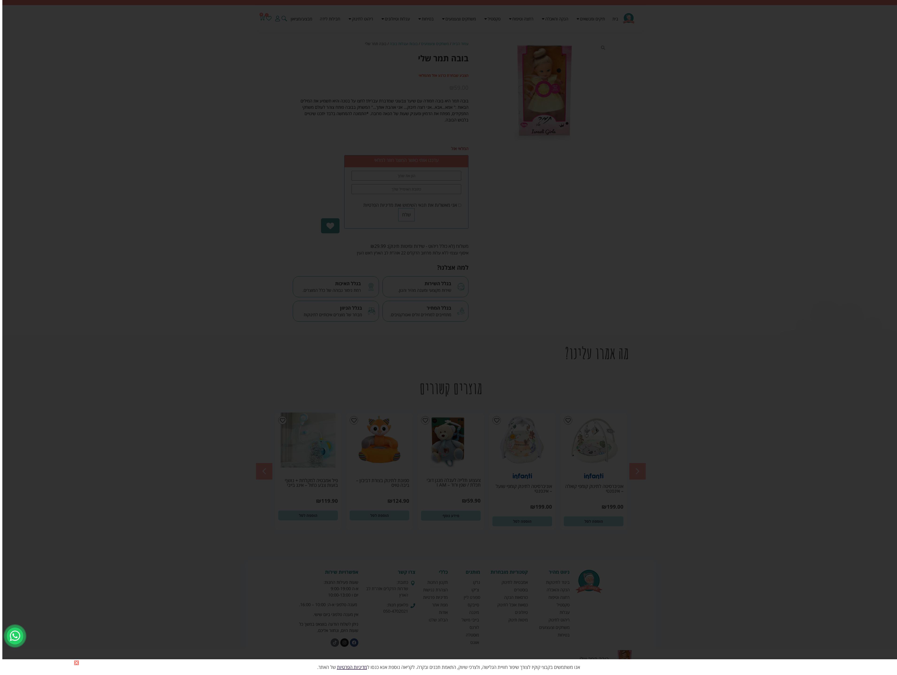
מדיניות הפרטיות (352, 667)
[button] (76, 662)
